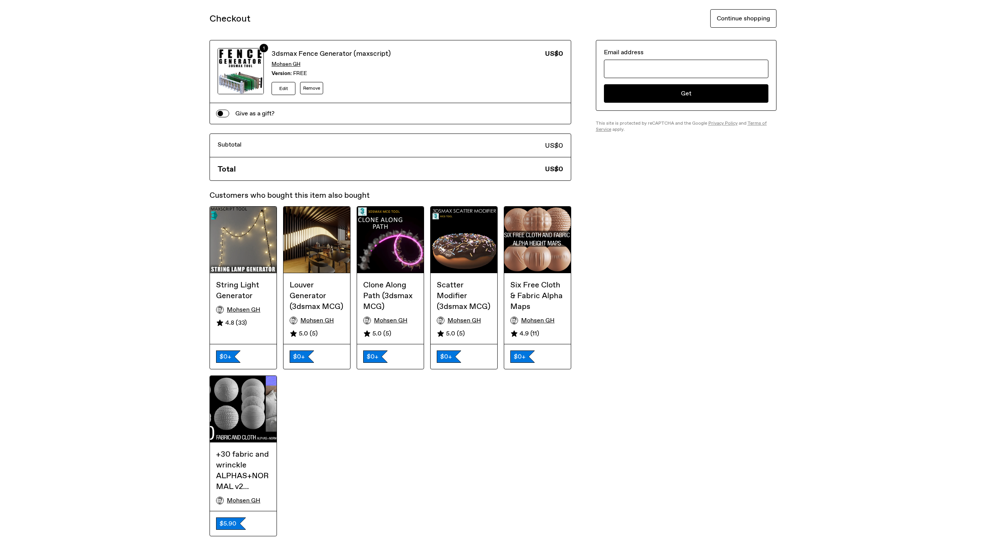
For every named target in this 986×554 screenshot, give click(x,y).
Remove (311, 88)
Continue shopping (743, 18)
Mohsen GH (286, 64)
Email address (624, 52)
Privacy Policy (723, 123)
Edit (283, 88)
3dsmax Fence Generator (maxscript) (331, 53)
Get (686, 93)
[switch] (222, 113)
